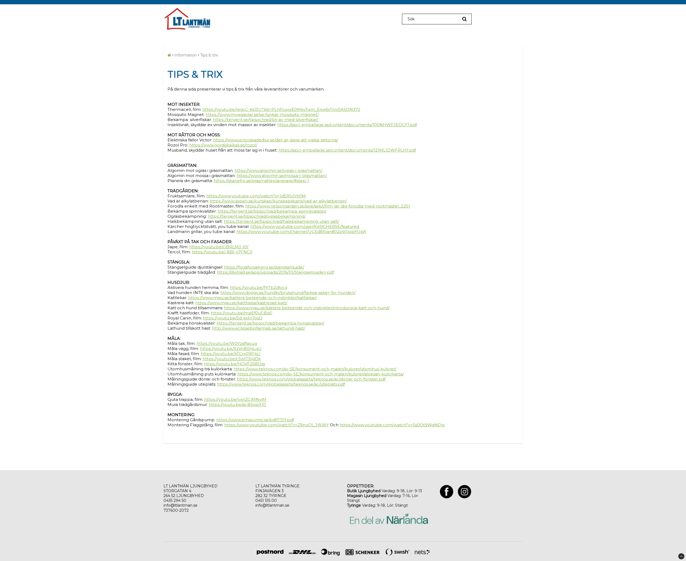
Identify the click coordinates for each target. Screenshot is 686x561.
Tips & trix (209, 55)
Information (185, 55)
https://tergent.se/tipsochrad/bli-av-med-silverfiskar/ (266, 119)
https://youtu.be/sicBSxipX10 (237, 404)
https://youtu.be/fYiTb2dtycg (258, 287)
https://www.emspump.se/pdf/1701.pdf (255, 419)
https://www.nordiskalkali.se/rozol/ (223, 145)
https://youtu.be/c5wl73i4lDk (232, 358)
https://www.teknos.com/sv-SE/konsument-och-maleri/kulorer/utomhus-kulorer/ (315, 368)
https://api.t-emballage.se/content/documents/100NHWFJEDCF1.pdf (347, 124)
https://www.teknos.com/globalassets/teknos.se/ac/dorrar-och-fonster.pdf (311, 379)
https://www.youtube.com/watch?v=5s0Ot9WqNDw (392, 424)
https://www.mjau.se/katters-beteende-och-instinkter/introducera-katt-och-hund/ (307, 307)
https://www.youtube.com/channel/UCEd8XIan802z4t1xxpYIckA (301, 231)
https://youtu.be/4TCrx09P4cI (230, 353)
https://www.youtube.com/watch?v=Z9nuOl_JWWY (276, 424)
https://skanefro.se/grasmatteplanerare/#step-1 (261, 180)
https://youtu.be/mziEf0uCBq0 (241, 312)
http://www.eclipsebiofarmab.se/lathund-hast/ (258, 328)
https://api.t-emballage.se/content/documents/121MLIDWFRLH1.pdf (347, 150)
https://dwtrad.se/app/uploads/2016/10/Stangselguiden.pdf (275, 272)
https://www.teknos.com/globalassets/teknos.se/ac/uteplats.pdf (281, 384)
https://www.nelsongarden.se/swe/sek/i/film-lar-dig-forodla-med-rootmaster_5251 (327, 206)
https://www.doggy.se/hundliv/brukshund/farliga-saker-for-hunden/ (288, 292)
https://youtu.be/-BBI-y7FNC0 (222, 251)
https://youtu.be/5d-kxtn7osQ (232, 318)
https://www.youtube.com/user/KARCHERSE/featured (304, 226)
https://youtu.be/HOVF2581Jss (234, 363)
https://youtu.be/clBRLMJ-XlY (219, 246)
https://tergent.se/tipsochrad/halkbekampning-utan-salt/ (281, 221)
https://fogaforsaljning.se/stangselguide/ (264, 267)
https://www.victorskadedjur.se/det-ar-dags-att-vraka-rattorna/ (275, 139)
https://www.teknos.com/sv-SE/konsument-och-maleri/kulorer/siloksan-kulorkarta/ (320, 373)
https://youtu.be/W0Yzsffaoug (226, 343)
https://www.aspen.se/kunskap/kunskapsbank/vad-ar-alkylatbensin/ (278, 201)
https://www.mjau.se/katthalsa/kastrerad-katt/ (241, 302)
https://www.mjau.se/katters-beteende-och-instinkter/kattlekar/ (252, 297)
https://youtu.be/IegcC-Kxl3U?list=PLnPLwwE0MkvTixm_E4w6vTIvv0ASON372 (281, 109)
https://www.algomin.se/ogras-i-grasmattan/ (278, 170)
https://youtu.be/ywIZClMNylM (235, 399)
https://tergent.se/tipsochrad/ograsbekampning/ (256, 216)
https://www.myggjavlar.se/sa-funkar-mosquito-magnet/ (262, 114)
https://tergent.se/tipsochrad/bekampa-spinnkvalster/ (272, 211)
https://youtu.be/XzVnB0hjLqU (231, 348)
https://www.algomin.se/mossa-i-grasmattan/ (282, 175)
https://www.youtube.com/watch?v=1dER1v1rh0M (256, 195)
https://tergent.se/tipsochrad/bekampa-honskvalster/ (270, 323)
